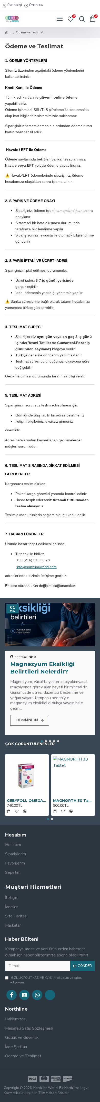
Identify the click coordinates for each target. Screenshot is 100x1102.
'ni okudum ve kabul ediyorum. (46, 980)
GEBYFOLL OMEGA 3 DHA (27, 800)
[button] (42, 741)
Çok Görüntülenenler (30, 744)
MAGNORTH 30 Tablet (73, 800)
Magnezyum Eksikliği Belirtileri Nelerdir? (42, 668)
